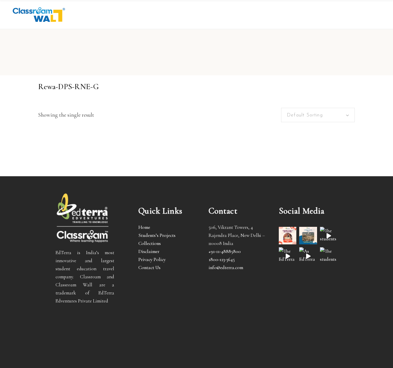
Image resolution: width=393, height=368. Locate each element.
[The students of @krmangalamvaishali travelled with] (328, 235)
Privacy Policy (152, 259)
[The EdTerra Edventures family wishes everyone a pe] (287, 256)
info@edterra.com (226, 267)
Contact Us (149, 267)
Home (144, 227)
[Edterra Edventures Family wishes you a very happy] (287, 235)
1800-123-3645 (222, 259)
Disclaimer (148, 251)
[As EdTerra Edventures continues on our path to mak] (308, 256)
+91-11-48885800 (225, 251)
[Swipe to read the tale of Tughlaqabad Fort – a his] (308, 235)
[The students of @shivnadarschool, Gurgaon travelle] (328, 256)
